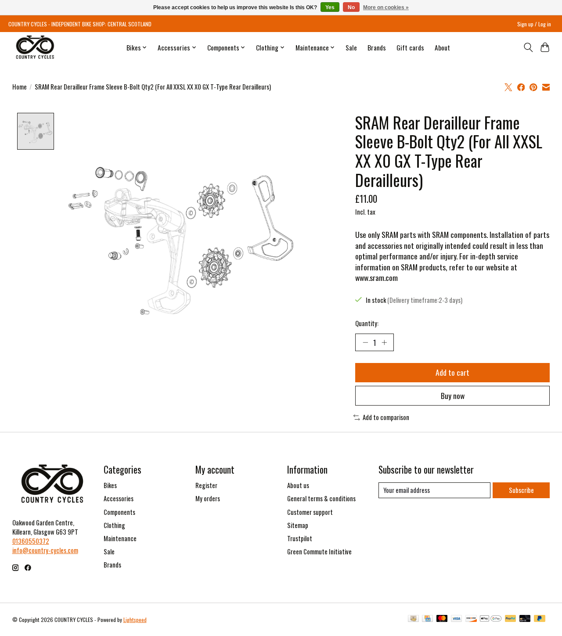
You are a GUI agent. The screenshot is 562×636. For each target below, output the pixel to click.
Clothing (114, 525)
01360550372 (30, 541)
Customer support (310, 512)
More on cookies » (386, 7)
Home (19, 86)
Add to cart (452, 372)
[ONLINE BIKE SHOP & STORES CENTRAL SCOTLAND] (35, 47)
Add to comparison (386, 417)
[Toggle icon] (528, 47)
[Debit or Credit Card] (525, 619)
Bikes (110, 485)
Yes (330, 7)
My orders (207, 498)
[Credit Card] (427, 619)
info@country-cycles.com (45, 550)
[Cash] (413, 619)
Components (119, 512)
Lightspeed (135, 619)
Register (206, 485)
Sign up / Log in (534, 24)
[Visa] (456, 619)
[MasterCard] (442, 619)
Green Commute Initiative (319, 551)
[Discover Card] (471, 619)
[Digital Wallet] (490, 619)
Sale (351, 47)
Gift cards (410, 47)
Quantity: (366, 323)
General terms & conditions (321, 498)
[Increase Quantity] (384, 342)
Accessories (118, 498)
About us (298, 485)
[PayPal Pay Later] (539, 619)
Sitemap (297, 525)
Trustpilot (299, 538)
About (442, 47)
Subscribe (521, 490)
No (351, 7)
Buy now (453, 395)
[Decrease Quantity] (365, 342)
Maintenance (120, 538)
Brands (376, 47)
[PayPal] (510, 619)
